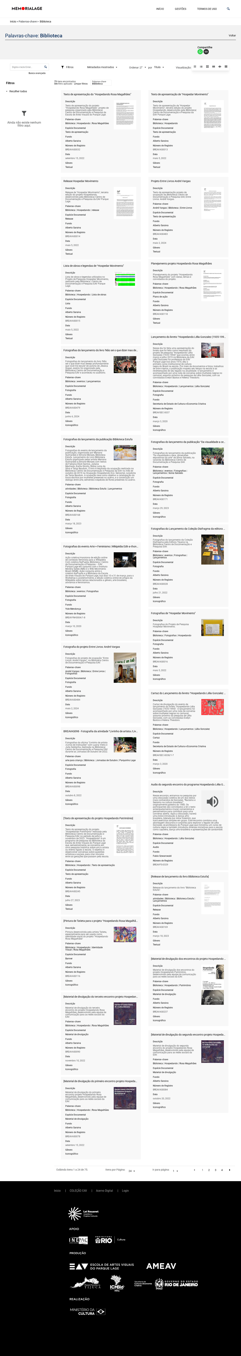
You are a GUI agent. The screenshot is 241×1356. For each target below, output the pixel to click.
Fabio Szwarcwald (162, 856)
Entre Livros (186, 208)
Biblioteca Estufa (97, 488)
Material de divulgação (164, 994)
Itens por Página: (115, 1170)
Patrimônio (185, 985)
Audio (156, 847)
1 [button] (202, 1170)
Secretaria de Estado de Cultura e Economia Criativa (179, 404)
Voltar (232, 35)
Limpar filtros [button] (81, 83)
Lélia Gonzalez (202, 386)
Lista (67, 303)
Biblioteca (70, 123)
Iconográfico (159, 430)
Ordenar (134, 67)
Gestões (180, 8)
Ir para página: (161, 1170)
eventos (81, 381)
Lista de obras (99, 294)
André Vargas (160, 208)
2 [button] (209, 1170)
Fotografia (158, 395)
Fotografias (180, 470)
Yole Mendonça (73, 609)
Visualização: (184, 67)
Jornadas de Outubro (107, 760)
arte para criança (74, 760)
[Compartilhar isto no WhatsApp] (201, 53)
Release (69, 218)
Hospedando (83, 123)
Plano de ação (160, 296)
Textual (69, 167)
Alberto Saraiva (73, 141)
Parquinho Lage (127, 760)
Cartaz (156, 737)
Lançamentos (186, 386)
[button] (228, 8)
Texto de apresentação (76, 132)
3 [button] (215, 1170)
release (95, 210)
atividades (70, 488)
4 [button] (222, 1170)
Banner (68, 958)
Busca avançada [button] (37, 73)
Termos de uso (207, 8)
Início (160, 8)
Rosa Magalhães (100, 123)
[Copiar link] (206, 52)
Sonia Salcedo (176, 473)
